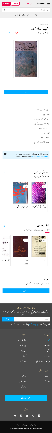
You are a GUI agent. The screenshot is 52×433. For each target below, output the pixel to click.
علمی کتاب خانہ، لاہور (40, 119)
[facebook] (39, 415)
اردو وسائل (47, 356)
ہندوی (24, 376)
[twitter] (33, 415)
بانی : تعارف (22, 345)
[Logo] (41, 3)
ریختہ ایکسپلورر (22, 361)
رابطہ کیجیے (23, 351)
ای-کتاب (17, 15)
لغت (28, 15)
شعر (32, 15)
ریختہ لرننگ (47, 381)
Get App (6, 4)
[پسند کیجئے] (15, 33)
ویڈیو (23, 15)
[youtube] (27, 415)
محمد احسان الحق (41, 110)
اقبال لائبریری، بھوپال (39, 142)
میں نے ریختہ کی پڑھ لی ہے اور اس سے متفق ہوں (28, 324)
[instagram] (21, 415)
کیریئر (24, 356)
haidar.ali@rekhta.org (39, 156)
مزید (4, 172)
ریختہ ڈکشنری (22, 381)
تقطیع (48, 351)
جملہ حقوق (18, 425)
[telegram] (15, 415)
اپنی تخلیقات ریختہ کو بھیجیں (42, 361)
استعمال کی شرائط (25, 425)
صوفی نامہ (47, 376)
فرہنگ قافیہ (47, 345)
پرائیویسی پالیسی (33, 324)
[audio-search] (5, 10)
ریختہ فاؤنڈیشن (22, 340)
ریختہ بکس (23, 387)
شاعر (36, 15)
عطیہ (48, 340)
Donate (15, 4)
